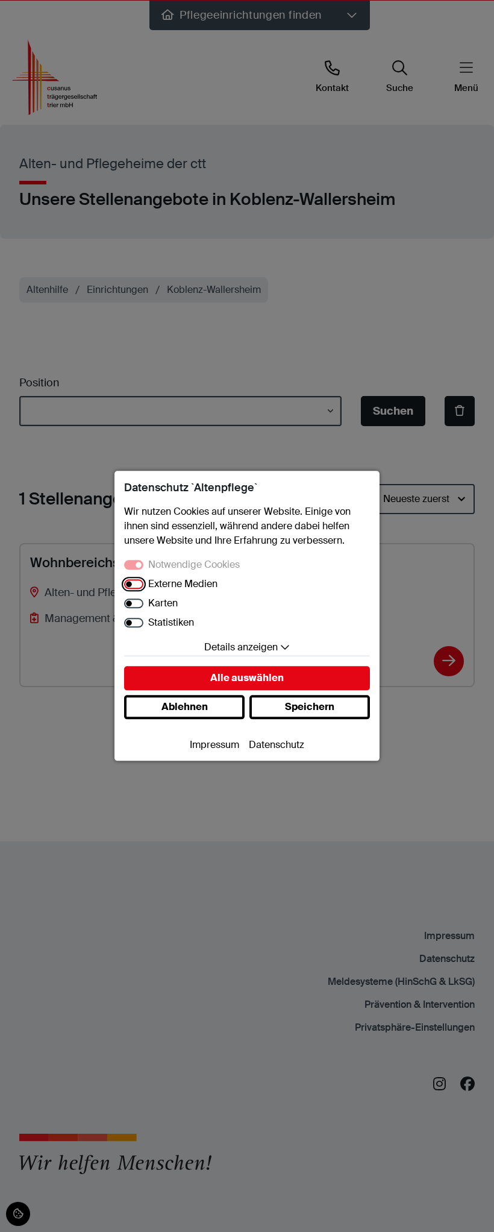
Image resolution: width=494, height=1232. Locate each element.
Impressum (214, 745)
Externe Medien (182, 584)
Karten (163, 603)
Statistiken (171, 623)
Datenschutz (276, 745)
